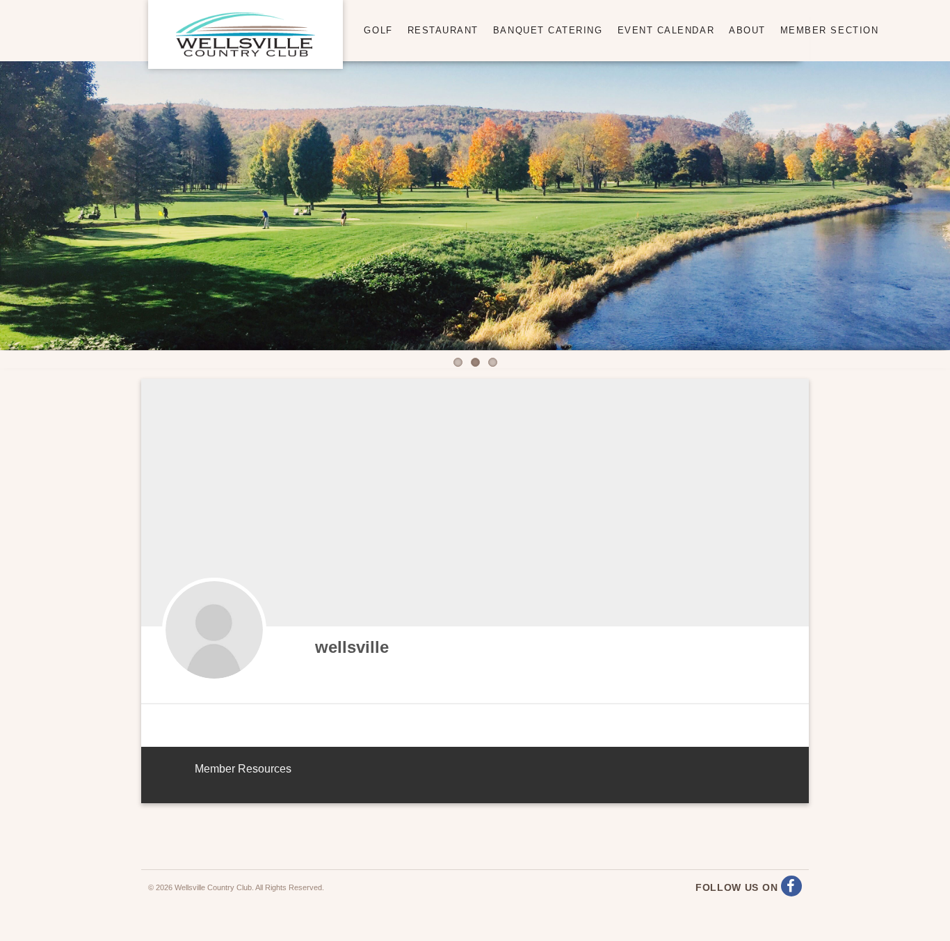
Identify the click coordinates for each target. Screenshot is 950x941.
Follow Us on (738, 887)
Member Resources (243, 768)
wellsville (352, 647)
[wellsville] (214, 630)
